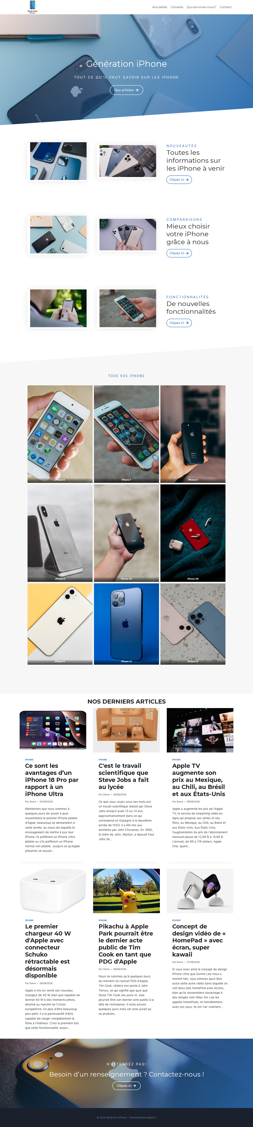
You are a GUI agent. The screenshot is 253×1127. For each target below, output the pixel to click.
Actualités (159, 7)
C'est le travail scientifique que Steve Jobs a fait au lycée (124, 776)
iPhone (29, 759)
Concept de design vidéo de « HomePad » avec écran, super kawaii (199, 940)
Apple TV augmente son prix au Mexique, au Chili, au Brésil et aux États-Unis (198, 779)
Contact (226, 7)
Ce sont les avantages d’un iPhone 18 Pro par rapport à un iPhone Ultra (51, 779)
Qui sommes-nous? (201, 7)
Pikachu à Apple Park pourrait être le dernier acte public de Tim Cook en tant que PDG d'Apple (126, 944)
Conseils (177, 7)
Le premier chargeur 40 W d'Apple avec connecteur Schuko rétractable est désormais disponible (48, 951)
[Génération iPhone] (32, 7)
